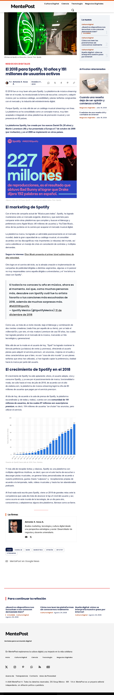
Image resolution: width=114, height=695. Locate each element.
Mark (28, 550)
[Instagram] (14, 667)
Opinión (49, 550)
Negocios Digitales (18, 64)
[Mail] (26, 536)
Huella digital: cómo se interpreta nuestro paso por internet (92, 54)
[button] (72, 10)
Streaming (11, 553)
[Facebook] (61, 83)
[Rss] (39, 667)
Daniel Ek (18, 550)
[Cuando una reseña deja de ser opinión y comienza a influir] (94, 84)
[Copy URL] (74, 83)
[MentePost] (23, 5)
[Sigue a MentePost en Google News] (48, 667)
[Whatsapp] (31, 667)
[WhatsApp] (48, 83)
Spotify (59, 550)
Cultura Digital (87, 24)
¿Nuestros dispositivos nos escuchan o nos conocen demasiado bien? (93, 29)
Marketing (38, 550)
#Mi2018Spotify (19, 306)
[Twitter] (6, 667)
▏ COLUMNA (86, 33)
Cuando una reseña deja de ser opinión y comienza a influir (92, 100)
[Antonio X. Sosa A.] (7, 83)
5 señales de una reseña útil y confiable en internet (93, 113)
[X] (55, 83)
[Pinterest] (67, 83)
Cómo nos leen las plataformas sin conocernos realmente (92, 42)
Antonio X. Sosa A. (20, 83)
